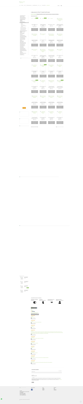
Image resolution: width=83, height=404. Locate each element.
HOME (42, 387)
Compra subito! (34, 30)
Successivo (37, 314)
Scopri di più (60, 379)
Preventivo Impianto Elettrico (29, 5)
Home (19, 5)
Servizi (39, 5)
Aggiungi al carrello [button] (35, 44)
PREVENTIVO (43, 389)
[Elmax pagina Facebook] (36, 389)
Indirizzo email (33, 371)
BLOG (40, 5)
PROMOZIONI (55, 387)
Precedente (33, 314)
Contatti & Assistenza (44, 5)
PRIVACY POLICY (55, 389)
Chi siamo (25, 5)
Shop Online (22, 5)
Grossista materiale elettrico (35, 5)
